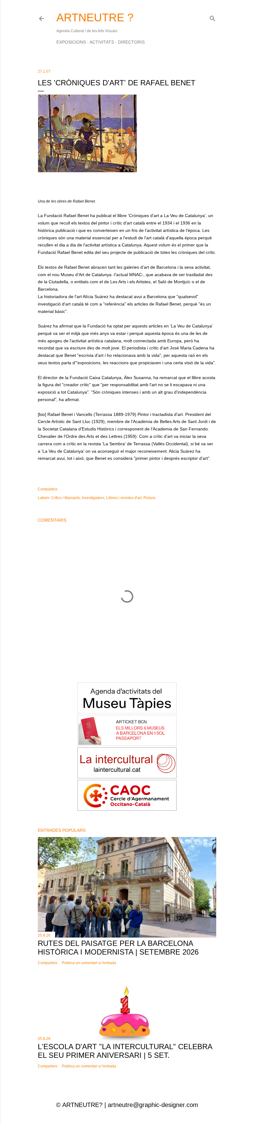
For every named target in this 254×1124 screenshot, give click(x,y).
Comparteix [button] (47, 489)
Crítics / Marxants (65, 498)
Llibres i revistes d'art (124, 498)
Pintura (149, 498)
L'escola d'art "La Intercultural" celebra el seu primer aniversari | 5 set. (125, 1050)
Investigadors (93, 498)
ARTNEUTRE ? (95, 17)
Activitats (102, 42)
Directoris (131, 42)
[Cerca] (212, 17)
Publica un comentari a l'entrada (89, 963)
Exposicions (71, 42)
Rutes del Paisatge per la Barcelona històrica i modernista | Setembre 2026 (118, 947)
